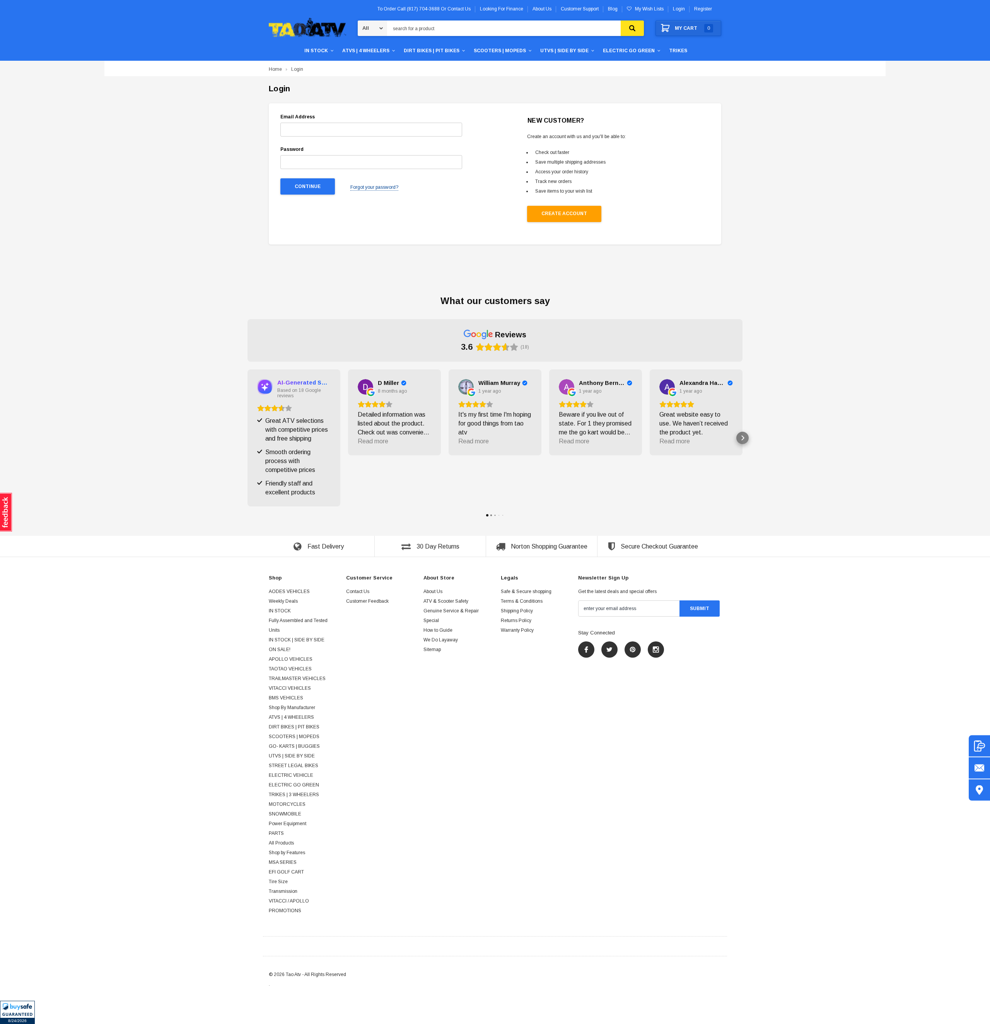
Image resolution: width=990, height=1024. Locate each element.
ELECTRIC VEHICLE (291, 775)
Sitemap (432, 649)
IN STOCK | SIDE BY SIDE (296, 640)
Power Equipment (287, 823)
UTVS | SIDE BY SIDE (564, 50)
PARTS (276, 833)
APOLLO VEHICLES (290, 659)
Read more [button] (373, 441)
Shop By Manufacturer (292, 707)
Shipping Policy (517, 611)
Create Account (564, 213)
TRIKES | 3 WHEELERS (294, 794)
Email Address (297, 117)
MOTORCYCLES (287, 804)
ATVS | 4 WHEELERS (365, 50)
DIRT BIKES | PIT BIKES (431, 50)
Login (679, 9)
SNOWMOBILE (285, 814)
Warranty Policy (517, 630)
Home (275, 69)
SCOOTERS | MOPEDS (500, 50)
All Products (281, 843)
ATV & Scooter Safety (445, 601)
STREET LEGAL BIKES (293, 765)
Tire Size (278, 881)
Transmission (283, 891)
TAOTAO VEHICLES (290, 669)
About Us (432, 591)
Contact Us (357, 591)
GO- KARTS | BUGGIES (294, 746)
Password (292, 149)
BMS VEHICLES (286, 698)
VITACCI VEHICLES (290, 688)
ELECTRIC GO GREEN (629, 50)
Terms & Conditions (522, 601)
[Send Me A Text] (979, 746)
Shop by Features (287, 852)
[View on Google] (365, 387)
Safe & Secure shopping (526, 591)
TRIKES (678, 50)
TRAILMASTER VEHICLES (297, 678)
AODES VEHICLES (289, 591)
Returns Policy (516, 620)
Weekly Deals (283, 601)
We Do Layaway (440, 640)
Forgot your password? (374, 187)
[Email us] (979, 768)
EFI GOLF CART (286, 872)
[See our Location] (979, 790)
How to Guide (437, 630)
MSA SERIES (283, 862)
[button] (17, 1012)
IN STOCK (316, 50)
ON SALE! (279, 649)
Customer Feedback (367, 601)
